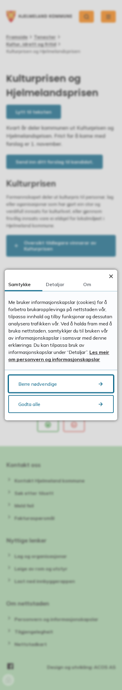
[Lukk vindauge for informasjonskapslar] (111, 276)
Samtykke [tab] (19, 284)
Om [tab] (87, 284)
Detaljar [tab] (55, 284)
